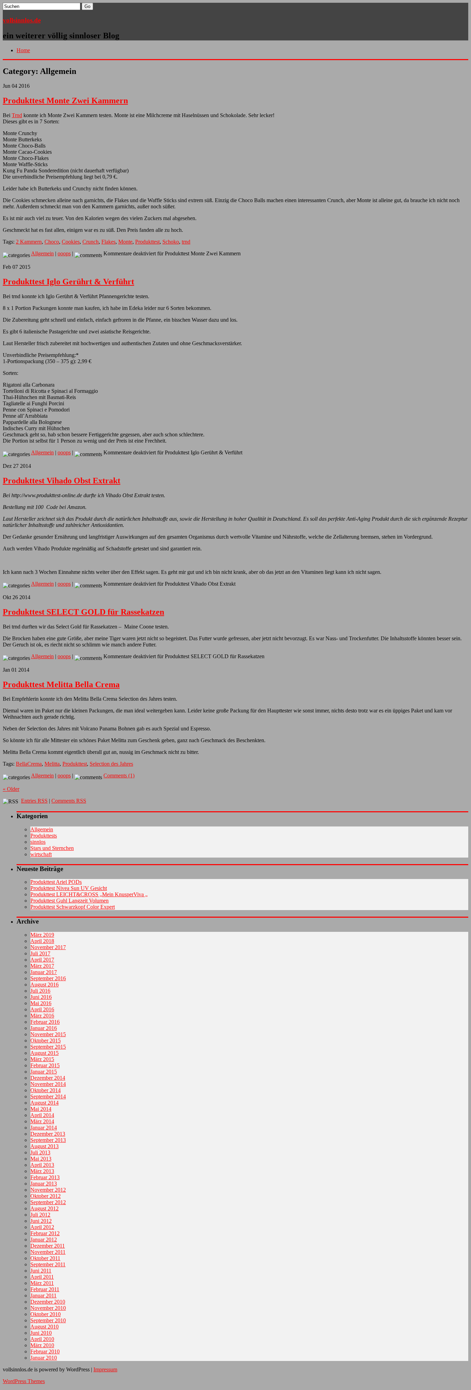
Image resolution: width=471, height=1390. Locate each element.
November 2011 (48, 1252)
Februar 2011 (44, 1289)
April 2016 (42, 1009)
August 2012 (44, 1208)
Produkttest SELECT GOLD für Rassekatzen (83, 611)
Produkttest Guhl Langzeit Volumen (69, 901)
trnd (186, 242)
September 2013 (48, 1140)
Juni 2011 (40, 1271)
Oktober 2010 (45, 1314)
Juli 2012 (40, 1215)
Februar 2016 (45, 1022)
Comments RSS (68, 801)
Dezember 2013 (47, 1134)
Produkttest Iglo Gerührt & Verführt (68, 281)
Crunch (90, 242)
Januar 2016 (43, 1028)
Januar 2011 (43, 1295)
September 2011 (48, 1264)
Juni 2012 (41, 1221)
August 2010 (44, 1327)
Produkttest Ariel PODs (56, 882)
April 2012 (42, 1227)
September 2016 (48, 978)
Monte (125, 242)
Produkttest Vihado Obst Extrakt (61, 480)
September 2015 (48, 1047)
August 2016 (44, 984)
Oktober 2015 (45, 1040)
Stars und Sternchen (52, 848)
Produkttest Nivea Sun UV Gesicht (68, 888)
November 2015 (48, 1034)
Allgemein (42, 253)
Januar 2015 (43, 1072)
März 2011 (42, 1283)
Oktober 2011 (45, 1258)
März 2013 (42, 1171)
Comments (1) (118, 775)
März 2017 (42, 966)
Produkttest (147, 242)
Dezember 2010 (47, 1302)
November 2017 (48, 947)
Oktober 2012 (45, 1196)
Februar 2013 (45, 1177)
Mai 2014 (40, 1109)
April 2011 (42, 1277)
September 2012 (48, 1202)
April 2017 (42, 960)
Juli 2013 (40, 1152)
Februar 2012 (45, 1233)
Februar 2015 (45, 1065)
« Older (11, 789)
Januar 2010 (43, 1358)
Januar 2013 (43, 1183)
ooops (64, 253)
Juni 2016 (41, 997)
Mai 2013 (40, 1159)
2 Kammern (29, 242)
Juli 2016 (40, 991)
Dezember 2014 (47, 1078)
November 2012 (48, 1190)
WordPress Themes (24, 1381)
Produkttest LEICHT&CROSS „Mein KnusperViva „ (89, 894)
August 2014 (44, 1103)
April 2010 (42, 1339)
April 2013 (42, 1165)
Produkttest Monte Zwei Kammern (65, 100)
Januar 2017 (43, 972)
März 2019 (42, 935)
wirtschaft (41, 854)
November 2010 (48, 1308)
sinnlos (38, 842)
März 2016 (42, 1016)
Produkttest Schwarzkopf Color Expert (72, 907)
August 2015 (44, 1053)
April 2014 (42, 1115)
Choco (51, 242)
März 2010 (42, 1345)
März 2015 (42, 1059)
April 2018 (42, 941)
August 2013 (44, 1146)
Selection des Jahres (111, 764)
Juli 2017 (40, 953)
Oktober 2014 (45, 1090)
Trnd (17, 115)
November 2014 (48, 1084)
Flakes (108, 242)
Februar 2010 (45, 1351)
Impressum (105, 1369)
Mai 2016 (40, 1003)
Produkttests (43, 836)
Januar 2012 (43, 1239)
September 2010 (48, 1320)
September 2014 (48, 1096)
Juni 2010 (41, 1333)
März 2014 (42, 1121)
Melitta (52, 764)
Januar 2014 (43, 1128)
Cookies (71, 242)
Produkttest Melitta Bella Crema (61, 684)
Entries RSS (34, 801)
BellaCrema (29, 764)
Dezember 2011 (47, 1246)
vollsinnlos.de (22, 20)
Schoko (170, 242)
